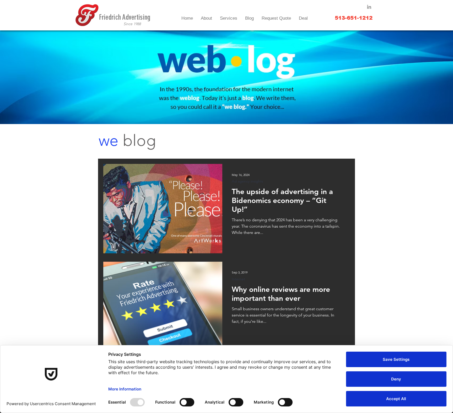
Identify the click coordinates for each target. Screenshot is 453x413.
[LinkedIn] (369, 7)
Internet (238, 279)
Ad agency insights (247, 181)
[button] (228, 18)
